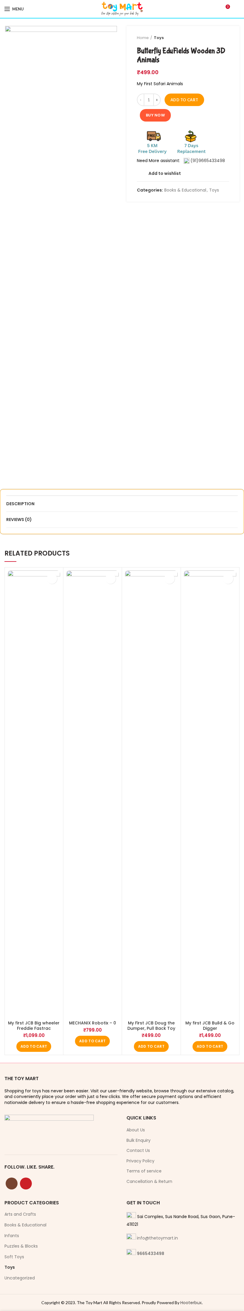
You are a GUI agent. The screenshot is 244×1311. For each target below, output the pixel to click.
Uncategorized (19, 1278)
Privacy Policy (140, 1161)
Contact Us (138, 1150)
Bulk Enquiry (138, 1140)
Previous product (214, 38)
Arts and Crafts (20, 1214)
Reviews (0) (19, 519)
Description (20, 504)
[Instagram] (12, 1183)
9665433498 (150, 1253)
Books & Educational (185, 190)
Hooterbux (191, 1303)
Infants (11, 1236)
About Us (135, 1130)
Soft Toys (14, 1257)
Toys (159, 38)
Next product (226, 38)
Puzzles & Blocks (21, 1246)
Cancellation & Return (149, 1181)
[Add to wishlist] (52, 578)
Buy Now (155, 115)
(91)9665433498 (207, 161)
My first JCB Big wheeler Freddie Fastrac (34, 1025)
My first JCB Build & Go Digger (209, 1025)
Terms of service (144, 1171)
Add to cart (184, 99)
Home (143, 38)
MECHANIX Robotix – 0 (92, 1023)
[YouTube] (26, 1183)
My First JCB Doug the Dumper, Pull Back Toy (151, 1025)
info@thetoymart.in (157, 1238)
